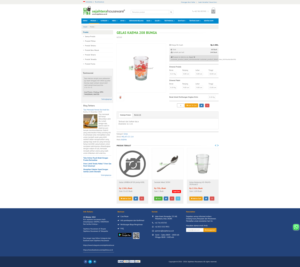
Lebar (197, 70)
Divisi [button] (122, 21)
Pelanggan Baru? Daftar (188, 2)
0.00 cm (186, 74)
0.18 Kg (173, 87)
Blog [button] (149, 21)
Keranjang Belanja (136, 21)
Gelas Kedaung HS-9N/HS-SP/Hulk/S (200, 183)
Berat (171, 70)
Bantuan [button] (181, 21)
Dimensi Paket (174, 80)
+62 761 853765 (161, 223)
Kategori (104, 21)
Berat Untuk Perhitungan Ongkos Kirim (183, 97)
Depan (85, 21)
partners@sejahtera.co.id (164, 231)
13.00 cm (212, 87)
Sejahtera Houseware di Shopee (94, 229)
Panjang (185, 70)
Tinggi (210, 70)
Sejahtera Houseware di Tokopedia (95, 231)
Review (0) (137, 115)
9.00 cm (186, 87)
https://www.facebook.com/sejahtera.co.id (98, 250)
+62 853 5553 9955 (162, 227)
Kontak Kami (208, 21)
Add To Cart (192, 105)
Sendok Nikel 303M (162, 182)
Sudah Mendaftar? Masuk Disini (207, 2)
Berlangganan (210, 230)
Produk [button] (93, 21)
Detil (159, 198)
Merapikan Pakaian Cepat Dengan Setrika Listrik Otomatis (95, 170)
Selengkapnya (106, 99)
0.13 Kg (173, 74)
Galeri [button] (157, 21)
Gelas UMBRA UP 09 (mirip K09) (131, 182)
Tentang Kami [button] (194, 21)
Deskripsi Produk (125, 115)
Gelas (126, 134)
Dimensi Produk (175, 67)
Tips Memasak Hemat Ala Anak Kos (96, 110)
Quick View (132, 175)
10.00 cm (212, 74)
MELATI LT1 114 (127, 137)
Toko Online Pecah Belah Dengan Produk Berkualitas (95, 159)
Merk (114, 21)
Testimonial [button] (169, 21)
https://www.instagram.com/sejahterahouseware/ (100, 245)
